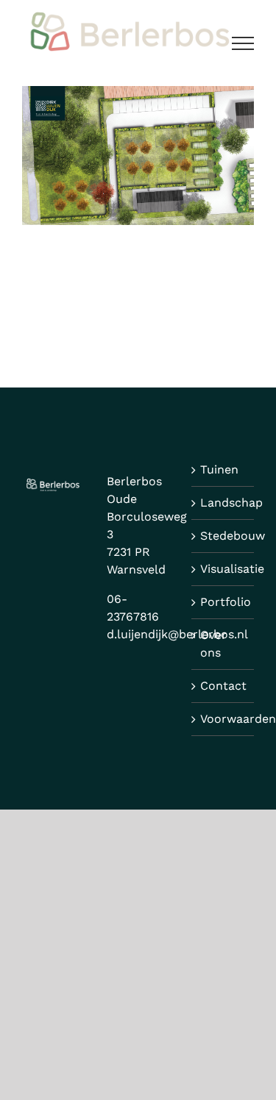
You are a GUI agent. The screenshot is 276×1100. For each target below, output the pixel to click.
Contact (223, 686)
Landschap (223, 503)
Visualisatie (223, 569)
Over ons (213, 644)
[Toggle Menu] (243, 43)
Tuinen (219, 469)
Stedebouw (223, 536)
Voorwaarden (223, 719)
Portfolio (223, 602)
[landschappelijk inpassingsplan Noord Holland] (138, 94)
